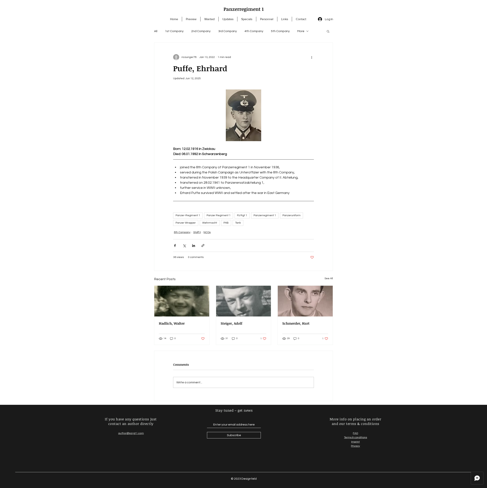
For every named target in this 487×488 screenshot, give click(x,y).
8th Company (182, 232)
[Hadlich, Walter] (181, 301)
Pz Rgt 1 (242, 215)
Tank (238, 222)
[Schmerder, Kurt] (305, 301)
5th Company (280, 31)
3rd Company (227, 31)
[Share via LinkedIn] (193, 245)
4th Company (253, 31)
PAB (226, 222)
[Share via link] (203, 245)
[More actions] (311, 57)
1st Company (174, 31)
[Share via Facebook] (175, 245)
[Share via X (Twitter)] (184, 245)
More (300, 31)
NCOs (207, 232)
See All (329, 278)
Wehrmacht (209, 222)
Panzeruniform (291, 215)
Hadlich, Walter (172, 323)
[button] (328, 31)
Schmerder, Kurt (296, 323)
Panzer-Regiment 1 (188, 215)
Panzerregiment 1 (244, 9)
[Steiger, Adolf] (243, 301)
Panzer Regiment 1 (219, 215)
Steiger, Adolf (231, 323)
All (155, 31)
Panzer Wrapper (186, 222)
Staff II (197, 232)
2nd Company (201, 31)
